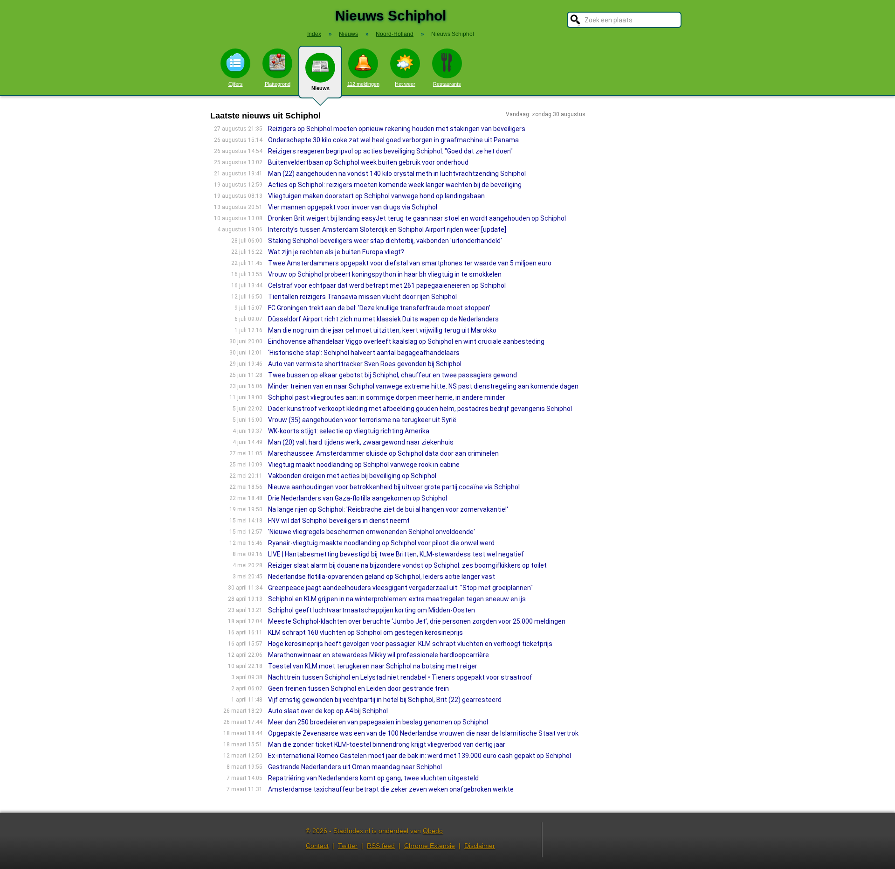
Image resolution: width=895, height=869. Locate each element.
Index (314, 34)
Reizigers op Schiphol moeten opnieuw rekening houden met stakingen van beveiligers (396, 128)
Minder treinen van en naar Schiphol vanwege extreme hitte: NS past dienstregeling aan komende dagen (423, 386)
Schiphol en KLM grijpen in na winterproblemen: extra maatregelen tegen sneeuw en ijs (397, 599)
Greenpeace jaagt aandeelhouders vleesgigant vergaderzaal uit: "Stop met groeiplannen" (400, 587)
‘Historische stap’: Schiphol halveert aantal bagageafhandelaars (364, 352)
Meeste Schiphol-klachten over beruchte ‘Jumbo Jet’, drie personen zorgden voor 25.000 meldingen (416, 621)
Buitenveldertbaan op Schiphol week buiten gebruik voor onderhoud (368, 162)
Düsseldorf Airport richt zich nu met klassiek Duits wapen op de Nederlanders (383, 319)
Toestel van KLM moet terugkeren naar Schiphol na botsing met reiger (372, 666)
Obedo (433, 830)
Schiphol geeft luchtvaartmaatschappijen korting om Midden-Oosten (371, 610)
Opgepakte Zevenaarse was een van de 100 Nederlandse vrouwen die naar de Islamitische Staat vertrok (423, 733)
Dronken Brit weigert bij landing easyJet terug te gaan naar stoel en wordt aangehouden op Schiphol (417, 218)
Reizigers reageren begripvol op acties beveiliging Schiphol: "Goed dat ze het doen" (390, 151)
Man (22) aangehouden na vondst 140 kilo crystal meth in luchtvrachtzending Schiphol (397, 173)
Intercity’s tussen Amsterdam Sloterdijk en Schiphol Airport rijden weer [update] (387, 229)
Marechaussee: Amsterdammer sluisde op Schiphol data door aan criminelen (383, 453)
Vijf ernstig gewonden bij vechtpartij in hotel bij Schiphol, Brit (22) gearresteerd (385, 699)
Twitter (348, 845)
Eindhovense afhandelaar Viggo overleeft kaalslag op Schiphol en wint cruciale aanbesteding (406, 341)
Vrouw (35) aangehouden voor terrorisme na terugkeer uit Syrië (362, 420)
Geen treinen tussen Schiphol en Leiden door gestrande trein (358, 688)
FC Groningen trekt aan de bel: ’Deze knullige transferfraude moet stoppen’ (379, 308)
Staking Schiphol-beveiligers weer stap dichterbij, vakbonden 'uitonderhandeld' (385, 240)
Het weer (405, 84)
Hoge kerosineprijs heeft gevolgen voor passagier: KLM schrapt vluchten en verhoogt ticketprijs (410, 643)
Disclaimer (479, 845)
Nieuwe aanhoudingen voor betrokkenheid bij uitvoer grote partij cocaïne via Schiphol (394, 487)
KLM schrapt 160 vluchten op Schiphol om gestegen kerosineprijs (365, 632)
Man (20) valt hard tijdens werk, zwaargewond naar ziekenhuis (361, 442)
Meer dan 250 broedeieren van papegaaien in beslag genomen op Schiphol (378, 722)
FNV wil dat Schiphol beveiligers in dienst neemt (339, 520)
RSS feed (381, 845)
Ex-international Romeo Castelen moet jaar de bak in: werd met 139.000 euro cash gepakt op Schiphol (419, 755)
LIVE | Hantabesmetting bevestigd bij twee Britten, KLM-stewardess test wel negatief (396, 554)
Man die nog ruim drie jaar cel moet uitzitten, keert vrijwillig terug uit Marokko (382, 330)
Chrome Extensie (429, 845)
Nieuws (320, 88)
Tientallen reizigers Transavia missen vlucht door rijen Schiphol (362, 296)
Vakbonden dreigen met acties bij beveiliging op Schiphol (352, 476)
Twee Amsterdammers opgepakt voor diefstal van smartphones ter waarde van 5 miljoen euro (409, 263)
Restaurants (447, 84)
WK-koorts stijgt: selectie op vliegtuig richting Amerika (348, 431)
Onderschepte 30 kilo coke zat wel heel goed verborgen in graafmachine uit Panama (393, 140)
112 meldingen (363, 84)
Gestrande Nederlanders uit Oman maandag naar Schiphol (355, 767)
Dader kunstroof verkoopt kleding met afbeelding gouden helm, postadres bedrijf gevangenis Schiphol (420, 408)
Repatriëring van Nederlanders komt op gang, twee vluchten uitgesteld (373, 778)
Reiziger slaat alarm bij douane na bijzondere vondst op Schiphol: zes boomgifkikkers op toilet (407, 565)
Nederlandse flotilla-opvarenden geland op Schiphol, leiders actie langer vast (381, 576)
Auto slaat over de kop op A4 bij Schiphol (328, 711)
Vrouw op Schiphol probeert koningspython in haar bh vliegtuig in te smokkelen (385, 274)
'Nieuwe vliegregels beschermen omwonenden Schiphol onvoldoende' (371, 531)
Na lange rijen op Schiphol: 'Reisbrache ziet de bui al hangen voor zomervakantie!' (388, 509)
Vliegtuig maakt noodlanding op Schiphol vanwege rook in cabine (364, 464)
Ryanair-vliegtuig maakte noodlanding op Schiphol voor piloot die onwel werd (381, 543)
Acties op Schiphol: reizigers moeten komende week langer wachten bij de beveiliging (395, 184)
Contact (317, 845)
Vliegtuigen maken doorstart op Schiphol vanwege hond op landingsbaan (376, 196)
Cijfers (235, 84)
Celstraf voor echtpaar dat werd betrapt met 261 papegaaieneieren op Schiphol (387, 285)
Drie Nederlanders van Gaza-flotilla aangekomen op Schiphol (357, 498)
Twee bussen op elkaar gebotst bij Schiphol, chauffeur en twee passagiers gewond (392, 375)
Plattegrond (277, 84)
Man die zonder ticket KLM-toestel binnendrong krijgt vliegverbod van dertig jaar (386, 744)
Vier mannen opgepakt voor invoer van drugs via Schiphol (352, 207)
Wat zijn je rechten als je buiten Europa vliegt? (336, 252)
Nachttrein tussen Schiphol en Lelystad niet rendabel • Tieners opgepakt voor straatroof (400, 677)
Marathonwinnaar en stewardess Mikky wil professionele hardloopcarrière (378, 655)
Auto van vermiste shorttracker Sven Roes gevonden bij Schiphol (364, 364)
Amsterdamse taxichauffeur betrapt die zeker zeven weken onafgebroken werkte (391, 789)
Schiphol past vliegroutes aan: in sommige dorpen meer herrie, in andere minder (386, 397)
